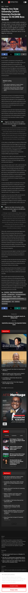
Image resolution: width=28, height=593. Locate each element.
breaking (7, 292)
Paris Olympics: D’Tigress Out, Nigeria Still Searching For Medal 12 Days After (17, 441)
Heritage (4, 294)
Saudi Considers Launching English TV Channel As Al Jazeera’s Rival (16, 448)
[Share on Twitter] (11, 54)
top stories (4, 303)
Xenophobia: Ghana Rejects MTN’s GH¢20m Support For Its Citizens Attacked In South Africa (14, 89)
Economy (6, 6)
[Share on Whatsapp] (17, 54)
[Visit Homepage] (13, 2)
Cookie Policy (19, 582)
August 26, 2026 (5, 348)
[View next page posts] (15, 524)
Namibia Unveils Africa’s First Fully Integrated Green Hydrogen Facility (12, 383)
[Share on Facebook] (4, 54)
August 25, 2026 (7, 508)
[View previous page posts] (13, 524)
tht (13, 301)
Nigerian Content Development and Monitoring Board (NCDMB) (12, 299)
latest (14, 296)
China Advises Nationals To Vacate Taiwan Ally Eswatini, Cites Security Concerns (13, 85)
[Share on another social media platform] (24, 54)
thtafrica (17, 301)
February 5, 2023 (4, 36)
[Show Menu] (2, 2)
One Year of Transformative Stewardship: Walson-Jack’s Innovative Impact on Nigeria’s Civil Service (13, 558)
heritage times (11, 294)
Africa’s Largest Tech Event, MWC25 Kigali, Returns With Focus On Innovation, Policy (13, 561)
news (19, 296)
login (5, 387)
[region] (14, 582)
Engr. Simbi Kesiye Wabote (16, 292)
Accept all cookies (14, 586)
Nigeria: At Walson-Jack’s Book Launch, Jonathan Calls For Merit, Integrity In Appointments (13, 374)
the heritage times (6, 301)
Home (2, 6)
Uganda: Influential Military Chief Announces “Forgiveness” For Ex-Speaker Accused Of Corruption (14, 512)
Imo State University (7, 296)
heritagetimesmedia (20, 294)
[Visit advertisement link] (14, 409)
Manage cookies (14, 589)
